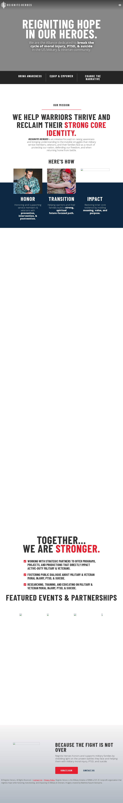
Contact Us (37, 780)
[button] (120, 5)
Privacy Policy (49, 780)
